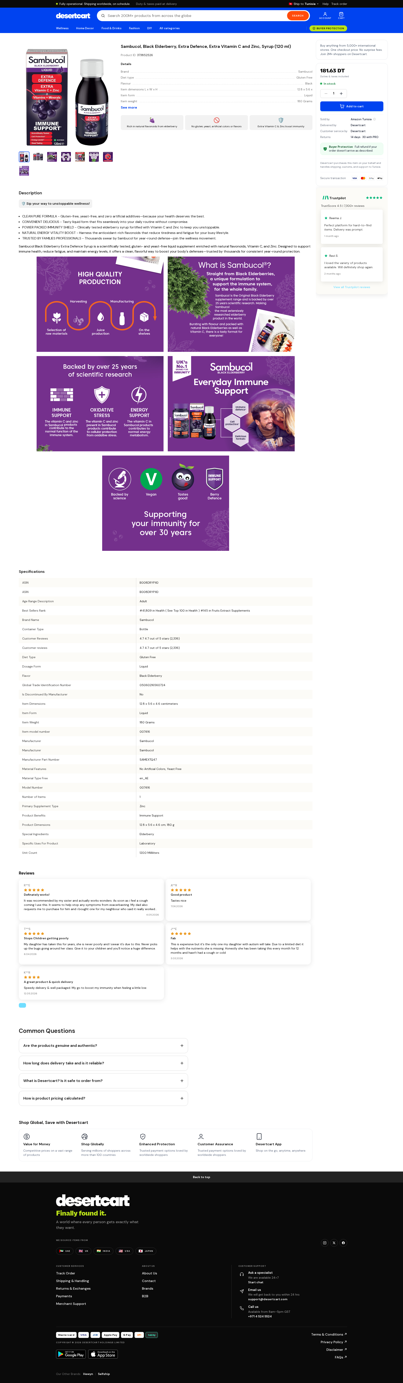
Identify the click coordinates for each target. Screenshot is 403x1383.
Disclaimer (336, 1349)
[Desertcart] (73, 15)
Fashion (134, 28)
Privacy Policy (334, 1342)
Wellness (62, 28)
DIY (149, 28)
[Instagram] (325, 1243)
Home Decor (85, 28)
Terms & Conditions (329, 1334)
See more (129, 107)
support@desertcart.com (267, 1299)
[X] (334, 1243)
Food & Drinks (111, 28)
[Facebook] (343, 1243)
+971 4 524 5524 (260, 1316)
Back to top (201, 1177)
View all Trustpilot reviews (351, 287)
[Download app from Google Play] (71, 1354)
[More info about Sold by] (374, 119)
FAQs (341, 1357)
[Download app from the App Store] (103, 1354)
